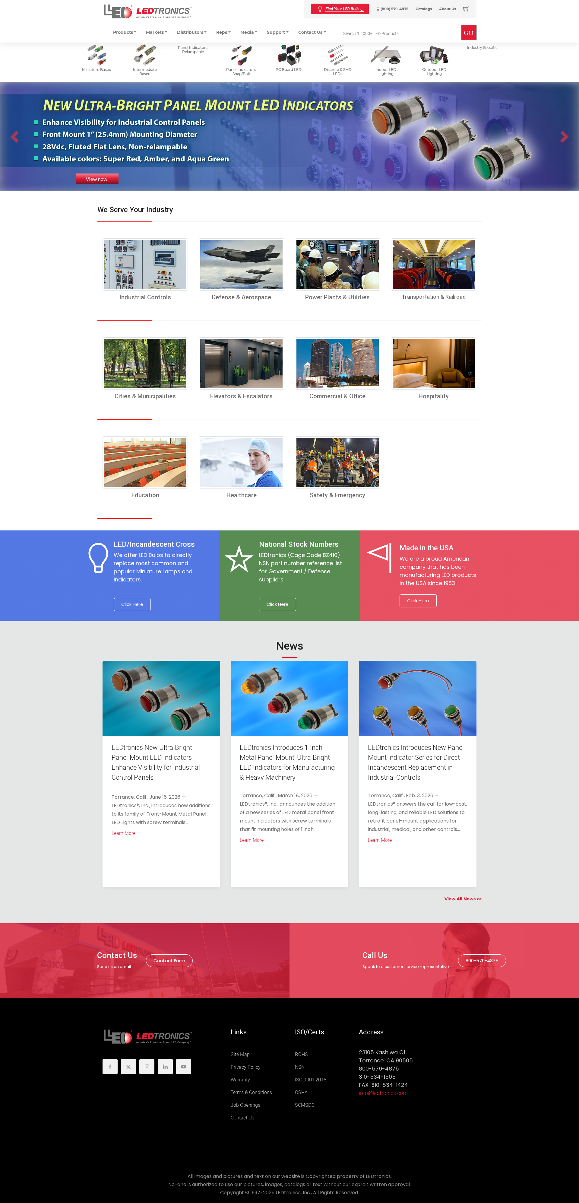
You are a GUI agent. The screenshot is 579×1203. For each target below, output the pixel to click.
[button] (14, 136)
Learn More (123, 833)
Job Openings (245, 1105)
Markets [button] (155, 32)
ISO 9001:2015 (310, 1080)
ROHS (301, 1054)
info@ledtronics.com (383, 1093)
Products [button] (123, 32)
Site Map (240, 1054)
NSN (300, 1067)
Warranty (240, 1080)
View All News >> (463, 899)
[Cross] (339, 9)
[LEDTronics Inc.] (148, 11)
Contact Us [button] (310, 32)
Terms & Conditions (251, 1092)
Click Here (132, 604)
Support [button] (276, 32)
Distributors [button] (190, 32)
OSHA (301, 1092)
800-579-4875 (482, 960)
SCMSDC (305, 1105)
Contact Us (242, 1118)
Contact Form (169, 960)
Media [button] (247, 32)
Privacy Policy (246, 1067)
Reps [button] (221, 32)
